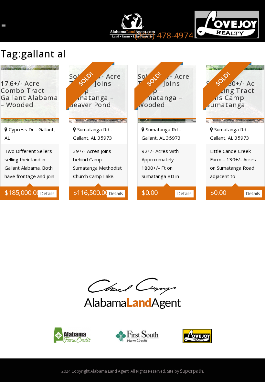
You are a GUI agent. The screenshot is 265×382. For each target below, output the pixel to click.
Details (47, 193)
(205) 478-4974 (164, 35)
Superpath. (192, 370)
